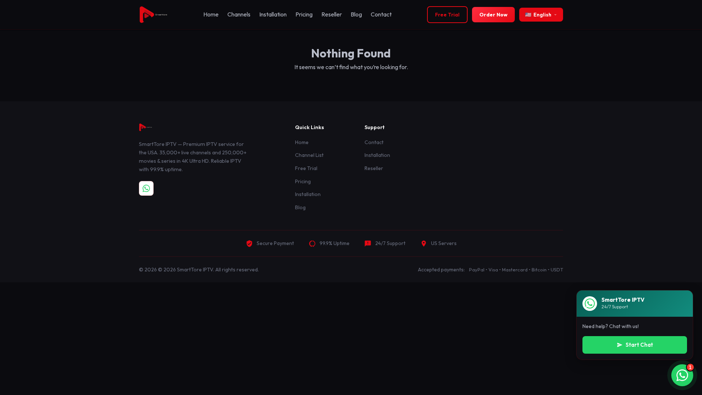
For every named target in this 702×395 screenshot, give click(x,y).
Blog (356, 14)
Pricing (304, 14)
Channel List (309, 155)
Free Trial (447, 14)
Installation (273, 14)
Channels (238, 14)
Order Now (493, 14)
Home (211, 14)
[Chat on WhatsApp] (146, 188)
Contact (381, 14)
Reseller (331, 14)
